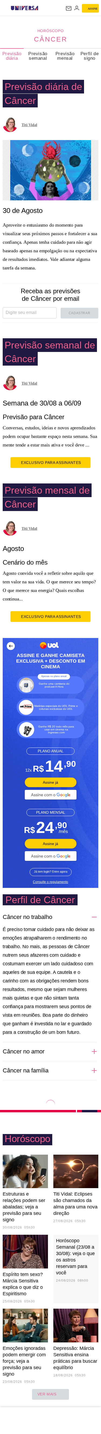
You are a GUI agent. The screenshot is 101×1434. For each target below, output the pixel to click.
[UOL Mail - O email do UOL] (68, 8)
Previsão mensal (65, 56)
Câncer (50, 39)
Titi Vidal (29, 125)
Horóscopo (50, 31)
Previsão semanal (37, 56)
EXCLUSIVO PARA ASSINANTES (51, 462)
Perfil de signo (90, 56)
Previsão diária (12, 56)
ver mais (47, 1394)
